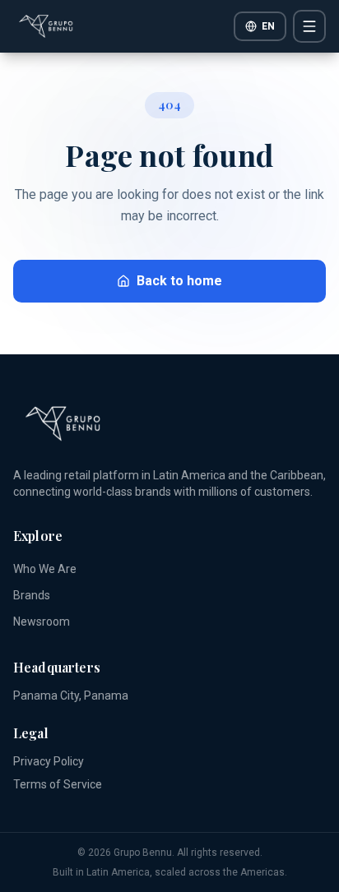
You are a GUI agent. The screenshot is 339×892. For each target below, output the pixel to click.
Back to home (179, 281)
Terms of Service (57, 784)
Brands (31, 595)
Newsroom (41, 621)
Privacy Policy (48, 761)
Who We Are (45, 568)
